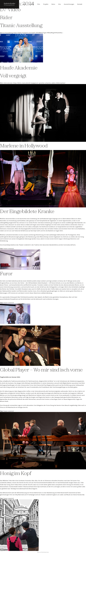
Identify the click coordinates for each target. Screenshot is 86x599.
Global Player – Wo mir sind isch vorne (41, 370)
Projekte (45, 4)
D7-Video (10, 9)
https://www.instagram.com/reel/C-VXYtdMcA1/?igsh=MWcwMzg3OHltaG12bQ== (38, 32)
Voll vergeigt (13, 76)
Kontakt (79, 4)
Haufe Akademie (18, 68)
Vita (59, 4)
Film (38, 4)
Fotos (24, 4)
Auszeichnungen (69, 4)
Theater (31, 4)
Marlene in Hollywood (24, 146)
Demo (53, 4)
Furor (6, 273)
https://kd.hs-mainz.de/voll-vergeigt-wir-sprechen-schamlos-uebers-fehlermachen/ (39, 83)
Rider (6, 17)
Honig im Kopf (15, 473)
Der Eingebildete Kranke (27, 211)
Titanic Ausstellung (21, 25)
